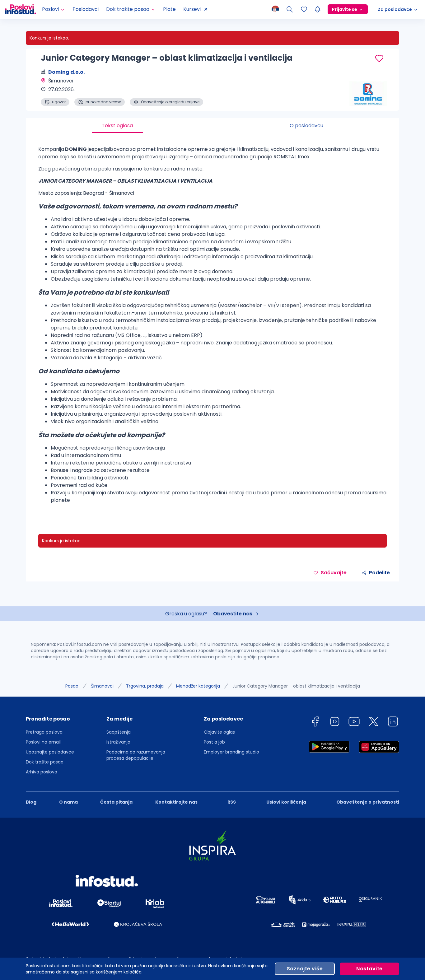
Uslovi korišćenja (286, 802)
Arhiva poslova (41, 772)
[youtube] (354, 722)
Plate (169, 9)
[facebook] (315, 722)
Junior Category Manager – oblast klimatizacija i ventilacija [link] (296, 686)
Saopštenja (118, 732)
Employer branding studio (231, 752)
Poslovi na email (43, 742)
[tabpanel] (212, 327)
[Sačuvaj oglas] (379, 58)
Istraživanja (118, 742)
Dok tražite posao (44, 762)
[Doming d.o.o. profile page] (368, 90)
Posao (71, 686)
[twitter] (373, 722)
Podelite (379, 572)
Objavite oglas (219, 732)
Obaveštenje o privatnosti (367, 802)
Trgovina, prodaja (145, 686)
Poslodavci (85, 9)
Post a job (214, 742)
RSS (231, 802)
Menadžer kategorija (198, 686)
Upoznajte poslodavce (50, 752)
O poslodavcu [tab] (306, 125)
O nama (68, 802)
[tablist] (212, 125)
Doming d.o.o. (66, 72)
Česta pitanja (116, 802)
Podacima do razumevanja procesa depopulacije (135, 755)
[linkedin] (393, 722)
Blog (31, 802)
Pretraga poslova (44, 732)
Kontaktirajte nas (176, 802)
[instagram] (335, 722)
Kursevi (192, 9)
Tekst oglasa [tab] (117, 125)
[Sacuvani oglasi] (304, 9)
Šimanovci (102, 686)
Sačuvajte (334, 572)
